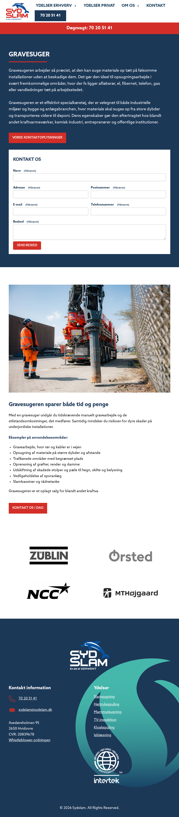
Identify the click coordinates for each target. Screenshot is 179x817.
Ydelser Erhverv (54, 6)
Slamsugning (104, 697)
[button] (37, 138)
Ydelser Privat (99, 6)
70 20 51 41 (50, 16)
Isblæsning (102, 735)
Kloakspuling (104, 727)
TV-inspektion (105, 720)
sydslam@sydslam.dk (35, 710)
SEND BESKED (27, 245)
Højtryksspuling (106, 704)
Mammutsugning (108, 712)
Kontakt (155, 6)
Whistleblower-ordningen (29, 740)
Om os (128, 6)
